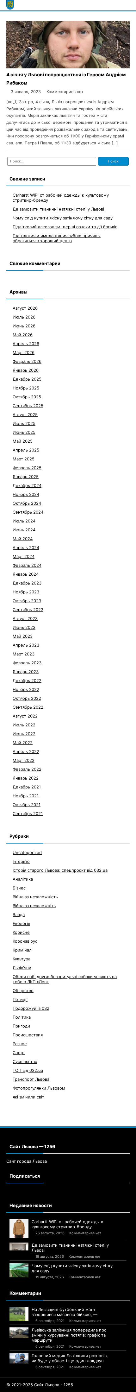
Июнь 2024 (24, 529)
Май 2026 (23, 334)
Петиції (20, 999)
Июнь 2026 (24, 325)
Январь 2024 (26, 574)
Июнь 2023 (24, 627)
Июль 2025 (24, 423)
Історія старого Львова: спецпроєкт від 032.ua (60, 870)
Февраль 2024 (27, 565)
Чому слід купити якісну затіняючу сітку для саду (63, 217)
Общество (23, 990)
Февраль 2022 (27, 769)
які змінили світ (28, 1096)
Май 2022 (23, 742)
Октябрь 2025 (27, 396)
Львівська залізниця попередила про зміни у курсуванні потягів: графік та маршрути (69, 1335)
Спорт (19, 1052)
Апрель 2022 (26, 751)
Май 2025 (23, 441)
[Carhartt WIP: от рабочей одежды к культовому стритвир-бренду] (18, 1228)
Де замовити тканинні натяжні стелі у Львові (58, 209)
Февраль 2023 (27, 662)
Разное (20, 1043)
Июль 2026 (24, 317)
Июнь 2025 (24, 432)
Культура (21, 958)
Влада (19, 914)
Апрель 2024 (26, 547)
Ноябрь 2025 (26, 387)
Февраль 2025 (27, 467)
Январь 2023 (26, 671)
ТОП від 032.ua (28, 1070)
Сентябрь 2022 (28, 707)
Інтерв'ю (21, 861)
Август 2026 (25, 308)
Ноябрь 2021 (26, 795)
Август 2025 (25, 414)
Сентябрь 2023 (28, 609)
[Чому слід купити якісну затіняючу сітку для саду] (18, 1270)
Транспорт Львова (31, 1079)
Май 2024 (23, 538)
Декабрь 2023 (27, 582)
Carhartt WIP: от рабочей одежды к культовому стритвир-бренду (67, 1224)
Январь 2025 (26, 476)
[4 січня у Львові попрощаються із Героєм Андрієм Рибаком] (68, 67)
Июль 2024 (24, 520)
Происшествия (28, 1034)
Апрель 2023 (26, 645)
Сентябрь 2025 (28, 405)
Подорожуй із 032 (31, 1008)
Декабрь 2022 (27, 680)
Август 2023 (25, 618)
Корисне (21, 932)
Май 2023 (23, 636)
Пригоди (21, 1025)
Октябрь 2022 (27, 698)
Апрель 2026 (26, 343)
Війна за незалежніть (34, 905)
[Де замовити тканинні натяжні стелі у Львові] (18, 1247)
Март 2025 (23, 458)
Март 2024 (23, 556)
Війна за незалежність (35, 896)
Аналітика (23, 879)
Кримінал (22, 949)
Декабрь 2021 (27, 786)
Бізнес (19, 887)
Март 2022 (23, 760)
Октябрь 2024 (27, 503)
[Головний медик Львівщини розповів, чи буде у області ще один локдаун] (18, 1358)
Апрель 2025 (26, 449)
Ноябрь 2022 (26, 689)
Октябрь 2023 (27, 600)
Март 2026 (23, 352)
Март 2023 (23, 653)
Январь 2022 (26, 778)
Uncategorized (27, 852)
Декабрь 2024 (27, 485)
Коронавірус (25, 941)
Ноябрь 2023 (26, 591)
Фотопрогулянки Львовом (39, 1088)
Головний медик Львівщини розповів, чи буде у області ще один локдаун (70, 1358)
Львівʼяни (22, 967)
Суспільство (25, 1061)
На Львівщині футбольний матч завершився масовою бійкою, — (64, 1312)
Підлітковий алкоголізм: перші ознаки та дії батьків (65, 226)
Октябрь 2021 (26, 804)
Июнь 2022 (24, 733)
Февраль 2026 (27, 361)
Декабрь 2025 (27, 379)
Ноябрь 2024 (26, 494)
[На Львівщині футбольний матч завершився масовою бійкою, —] (18, 1314)
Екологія (21, 923)
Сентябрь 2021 (28, 813)
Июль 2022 (24, 724)
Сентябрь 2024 (28, 512)
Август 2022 (25, 715)
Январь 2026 (26, 370)
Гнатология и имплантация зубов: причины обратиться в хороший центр (57, 238)
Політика (22, 1017)
